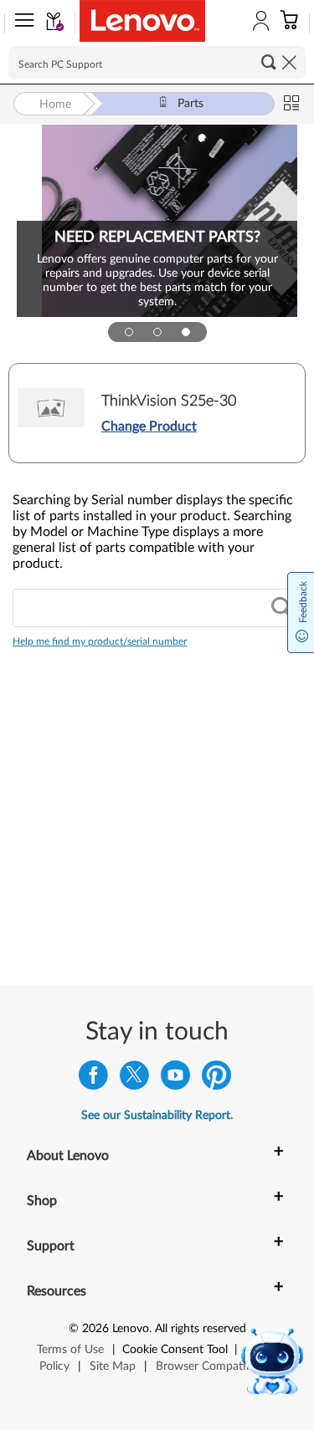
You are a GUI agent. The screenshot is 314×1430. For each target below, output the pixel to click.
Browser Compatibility (213, 1366)
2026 (95, 1329)
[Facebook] (93, 1079)
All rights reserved (200, 1329)
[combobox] (157, 608)
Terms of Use (70, 1350)
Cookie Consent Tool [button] (175, 1350)
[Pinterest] (216, 1079)
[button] (21, 23)
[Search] (281, 608)
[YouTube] (175, 1079)
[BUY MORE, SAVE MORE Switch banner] (129, 332)
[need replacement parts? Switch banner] (186, 332)
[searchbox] (157, 62)
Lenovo (130, 1329)
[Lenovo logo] (142, 21)
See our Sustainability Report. (157, 1115)
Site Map (113, 1366)
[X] (134, 1079)
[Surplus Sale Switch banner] (157, 332)
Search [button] (268, 62)
